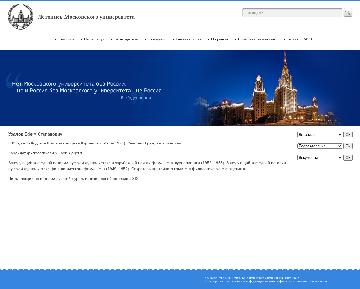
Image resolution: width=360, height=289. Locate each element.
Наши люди (94, 39)
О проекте (219, 39)
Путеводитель (126, 39)
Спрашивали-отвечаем (257, 39)
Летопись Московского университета (86, 16)
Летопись (66, 39)
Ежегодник (157, 39)
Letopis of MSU (299, 39)
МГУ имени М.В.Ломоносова (262, 277)
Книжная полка (188, 39)
